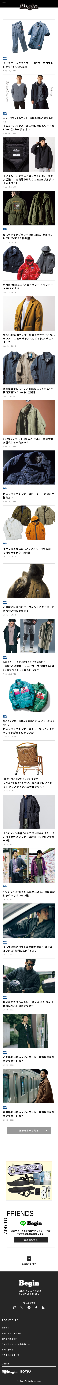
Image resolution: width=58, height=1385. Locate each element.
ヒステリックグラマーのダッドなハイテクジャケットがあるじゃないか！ (28, 730)
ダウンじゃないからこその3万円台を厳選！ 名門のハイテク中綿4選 (28, 550)
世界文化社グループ (10, 1355)
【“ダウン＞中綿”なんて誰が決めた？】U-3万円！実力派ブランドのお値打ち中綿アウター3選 (28, 836)
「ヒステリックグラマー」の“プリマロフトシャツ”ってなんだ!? (28, 64)
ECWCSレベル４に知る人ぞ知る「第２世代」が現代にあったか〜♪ (29, 440)
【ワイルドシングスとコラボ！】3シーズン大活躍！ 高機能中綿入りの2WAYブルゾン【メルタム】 (28, 179)
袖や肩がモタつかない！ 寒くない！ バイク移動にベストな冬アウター (28, 1003)
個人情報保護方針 (10, 1338)
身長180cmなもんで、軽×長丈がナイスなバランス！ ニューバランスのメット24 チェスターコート (29, 338)
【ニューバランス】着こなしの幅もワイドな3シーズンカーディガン (28, 127)
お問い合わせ (8, 1349)
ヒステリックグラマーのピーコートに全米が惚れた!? (28, 495)
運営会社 (6, 1328)
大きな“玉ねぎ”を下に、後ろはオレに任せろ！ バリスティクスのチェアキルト (27, 784)
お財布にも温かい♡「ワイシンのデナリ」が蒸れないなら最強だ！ (28, 608)
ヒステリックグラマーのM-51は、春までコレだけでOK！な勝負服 (28, 236)
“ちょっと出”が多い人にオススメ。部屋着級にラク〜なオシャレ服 (29, 893)
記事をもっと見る (29, 1130)
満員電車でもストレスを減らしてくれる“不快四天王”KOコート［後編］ (28, 390)
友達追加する (31, 1239)
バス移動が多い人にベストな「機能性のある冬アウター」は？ (28, 1058)
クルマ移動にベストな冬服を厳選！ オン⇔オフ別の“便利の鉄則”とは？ (28, 948)
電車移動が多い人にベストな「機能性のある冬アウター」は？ (28, 1114)
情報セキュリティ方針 (11, 1333)
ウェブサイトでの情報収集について (17, 1344)
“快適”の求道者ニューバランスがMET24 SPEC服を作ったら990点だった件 (29, 668)
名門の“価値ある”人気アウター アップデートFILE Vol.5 (28, 286)
